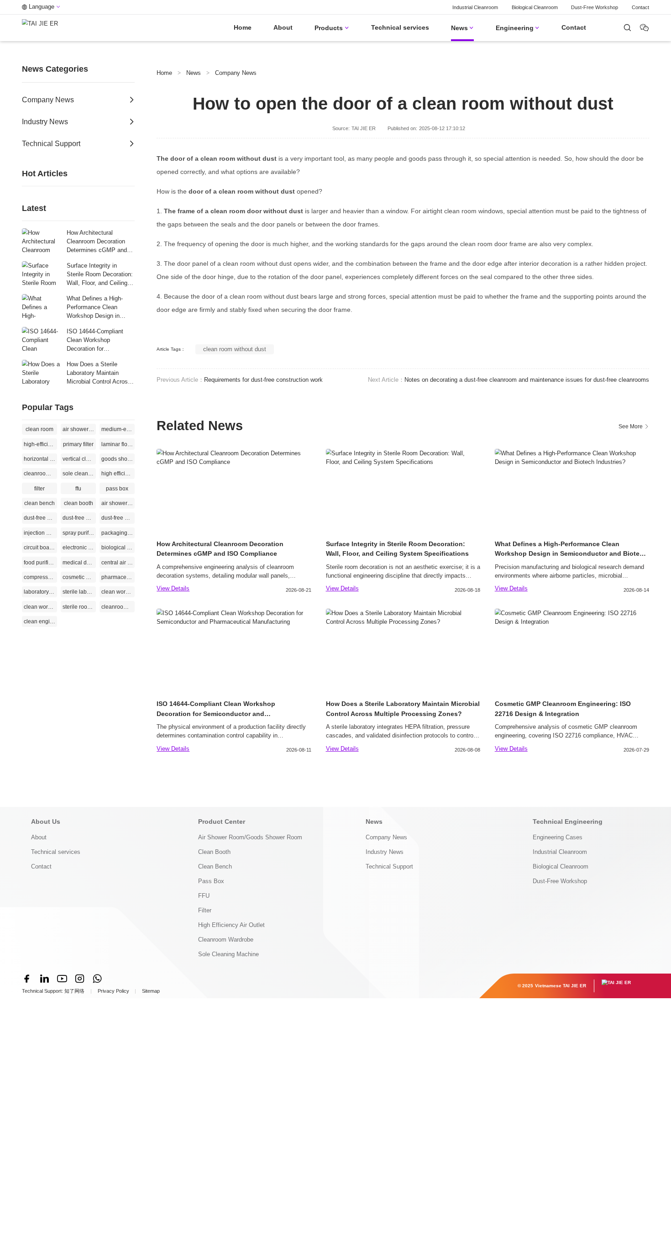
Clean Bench (215, 866)
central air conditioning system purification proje (118, 562)
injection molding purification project (40, 533)
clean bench (39, 503)
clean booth (78, 503)
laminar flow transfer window (118, 444)
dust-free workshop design (118, 518)
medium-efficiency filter (118, 429)
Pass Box (211, 881)
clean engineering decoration (40, 621)
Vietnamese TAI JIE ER (560, 985)
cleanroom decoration (118, 607)
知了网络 (74, 991)
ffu (78, 488)
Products (332, 28)
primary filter (78, 444)
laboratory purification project (40, 592)
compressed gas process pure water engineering (40, 577)
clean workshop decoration (118, 592)
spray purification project (79, 533)
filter (39, 488)
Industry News (385, 851)
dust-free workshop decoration (79, 518)
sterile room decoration (79, 607)
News (462, 28)
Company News (236, 72)
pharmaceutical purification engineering (118, 577)
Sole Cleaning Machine (228, 954)
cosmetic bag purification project (79, 577)
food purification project (40, 562)
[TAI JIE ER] (40, 28)
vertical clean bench (79, 459)
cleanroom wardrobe (40, 473)
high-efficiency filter (40, 444)
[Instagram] (79, 979)
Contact (640, 7)
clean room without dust (234, 349)
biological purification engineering (118, 547)
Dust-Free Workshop (594, 7)
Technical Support (389, 866)
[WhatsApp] (97, 979)
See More (634, 426)
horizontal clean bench (40, 459)
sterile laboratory (79, 592)
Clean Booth (214, 851)
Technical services (400, 27)
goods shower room (118, 459)
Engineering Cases (557, 837)
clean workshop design (40, 607)
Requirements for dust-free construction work (263, 379)
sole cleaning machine (79, 473)
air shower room (118, 503)
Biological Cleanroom (535, 7)
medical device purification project (79, 562)
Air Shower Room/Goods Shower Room (250, 837)
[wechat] (627, 27)
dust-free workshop (40, 518)
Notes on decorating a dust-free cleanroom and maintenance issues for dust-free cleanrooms (526, 379)
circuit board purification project (40, 547)
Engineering (518, 28)
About (283, 27)
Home (243, 27)
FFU (204, 895)
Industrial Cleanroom (475, 7)
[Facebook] (27, 979)
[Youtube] (62, 979)
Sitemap (151, 991)
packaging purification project (118, 533)
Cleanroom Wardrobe (225, 939)
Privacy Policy (113, 991)
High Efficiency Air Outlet (231, 925)
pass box (117, 488)
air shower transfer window (79, 429)
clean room (39, 429)
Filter (204, 910)
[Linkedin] (44, 979)
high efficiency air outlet (118, 473)
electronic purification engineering (79, 547)
